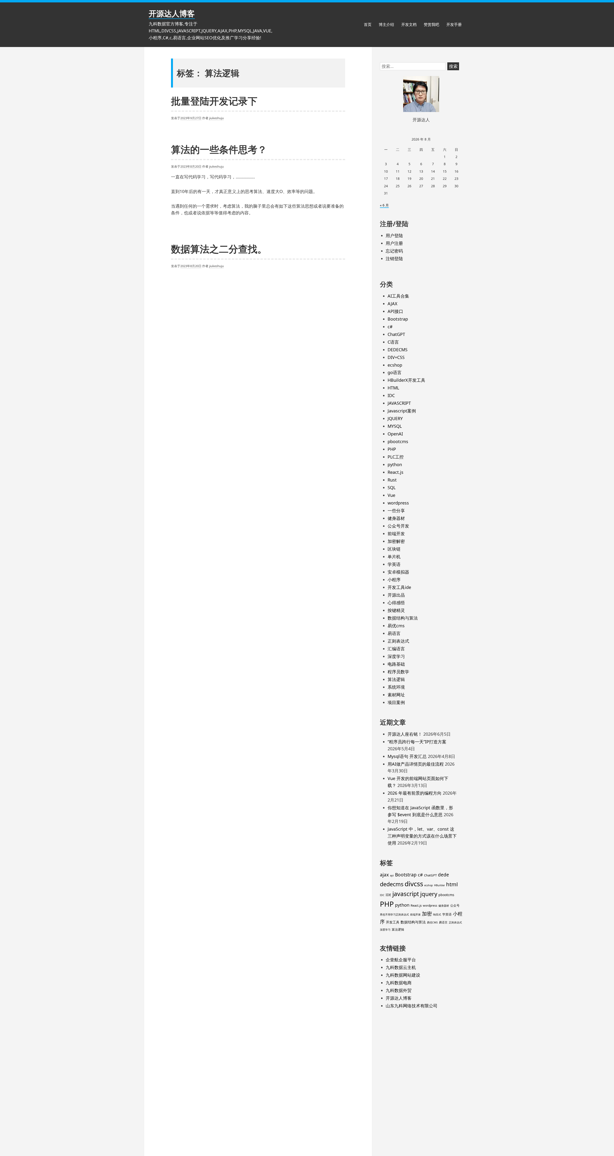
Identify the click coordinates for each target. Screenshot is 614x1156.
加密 (427, 913)
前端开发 (396, 533)
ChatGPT (396, 334)
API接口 (395, 311)
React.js (395, 472)
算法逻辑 (396, 679)
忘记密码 (394, 251)
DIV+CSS (396, 357)
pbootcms (398, 441)
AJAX (392, 303)
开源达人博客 (172, 13)
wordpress (398, 503)
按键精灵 (396, 610)
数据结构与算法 (403, 618)
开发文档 (409, 24)
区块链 (394, 549)
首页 (368, 24)
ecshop (395, 365)
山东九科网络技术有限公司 (411, 1006)
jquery (428, 894)
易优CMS (432, 922)
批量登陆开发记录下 (214, 100)
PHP (392, 449)
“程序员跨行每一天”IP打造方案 (417, 742)
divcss (414, 883)
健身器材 (396, 518)
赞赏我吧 (431, 24)
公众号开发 (398, 526)
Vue (391, 495)
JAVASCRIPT (399, 403)
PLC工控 (396, 457)
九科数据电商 (399, 983)
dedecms (391, 884)
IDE (388, 894)
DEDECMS (397, 349)
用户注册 (394, 243)
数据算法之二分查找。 (219, 248)
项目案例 (396, 702)
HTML (393, 388)
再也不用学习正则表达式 (394, 914)
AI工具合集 (398, 296)
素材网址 (396, 695)
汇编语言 (396, 648)
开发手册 (454, 24)
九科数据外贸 (399, 990)
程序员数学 (398, 672)
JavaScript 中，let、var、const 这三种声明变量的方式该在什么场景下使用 (422, 836)
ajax (384, 875)
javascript (405, 894)
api (392, 875)
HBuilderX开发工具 (406, 380)
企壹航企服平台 (401, 959)
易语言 (394, 633)
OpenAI (395, 434)
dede (443, 875)
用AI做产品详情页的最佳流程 (416, 764)
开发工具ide (399, 587)
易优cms (396, 625)
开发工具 (392, 922)
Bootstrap (398, 319)
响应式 (437, 914)
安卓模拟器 (398, 572)
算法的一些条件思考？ (219, 149)
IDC (391, 395)
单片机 (394, 556)
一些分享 (396, 510)
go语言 (394, 372)
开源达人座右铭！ (405, 734)
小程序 (394, 579)
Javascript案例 (402, 411)
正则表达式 (398, 641)
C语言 (393, 342)
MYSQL (395, 426)
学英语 (394, 564)
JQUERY (395, 418)
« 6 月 (384, 205)
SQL (392, 487)
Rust (392, 480)
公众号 (455, 905)
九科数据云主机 (401, 967)
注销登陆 (394, 258)
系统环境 (396, 687)
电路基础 (396, 664)
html (452, 884)
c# (390, 326)
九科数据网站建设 (403, 975)
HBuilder (439, 885)
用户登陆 (394, 235)
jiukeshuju (216, 118)
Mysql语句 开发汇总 (407, 756)
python (395, 464)
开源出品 (396, 595)
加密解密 (396, 541)
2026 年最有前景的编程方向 (415, 793)
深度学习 (396, 656)
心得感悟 (396, 602)
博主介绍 (386, 24)
